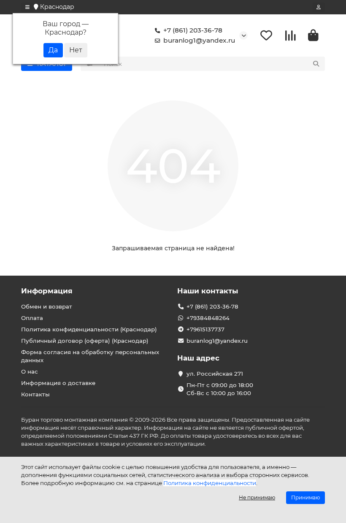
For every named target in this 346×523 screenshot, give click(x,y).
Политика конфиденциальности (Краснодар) (89, 329)
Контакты (35, 394)
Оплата (32, 317)
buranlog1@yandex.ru (199, 40)
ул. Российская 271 (215, 373)
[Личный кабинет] (318, 7)
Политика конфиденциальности (209, 483)
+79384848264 (208, 317)
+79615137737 (205, 329)
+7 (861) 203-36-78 (192, 30)
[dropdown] (27, 7)
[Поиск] (316, 63)
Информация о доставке (58, 382)
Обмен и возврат (46, 306)
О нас (29, 371)
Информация (47, 291)
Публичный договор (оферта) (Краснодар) (85, 340)
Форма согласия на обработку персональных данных (90, 356)
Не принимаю (257, 497)
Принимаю (305, 497)
